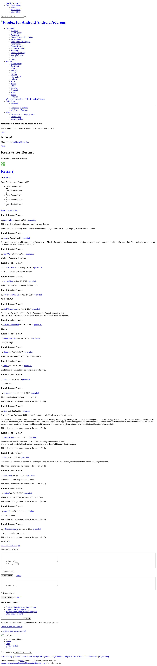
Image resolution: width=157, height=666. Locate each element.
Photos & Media (17, 46)
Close (3, 132)
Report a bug (104, 656)
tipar (5, 238)
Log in (17, 3)
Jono (5, 457)
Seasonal (14, 90)
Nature (13, 84)
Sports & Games (17, 55)
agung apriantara (9, 338)
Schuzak (7, 177)
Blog (8, 644)
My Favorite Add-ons (19, 110)
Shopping (14, 50)
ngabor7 (6, 493)
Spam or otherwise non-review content (21, 607)
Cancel (18, 576)
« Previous (7, 545)
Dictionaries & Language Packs (23, 114)
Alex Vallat (7, 220)
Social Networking (18, 53)
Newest (13, 68)
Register (9, 3)
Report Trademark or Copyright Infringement (32, 656)
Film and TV (16, 77)
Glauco (6, 352)
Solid (13, 92)
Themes (9, 61)
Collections (10, 101)
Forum (8, 648)
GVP (5, 411)
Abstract (14, 70)
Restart (7, 171)
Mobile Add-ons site (20, 142)
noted (22, 661)
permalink (32, 220)
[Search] (25, 16)
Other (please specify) (14, 614)
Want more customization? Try (25, 99)
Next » (14, 545)
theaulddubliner (9, 393)
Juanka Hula (8, 281)
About (8, 641)
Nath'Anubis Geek (10, 309)
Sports (13, 95)
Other (13, 59)
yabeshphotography (11, 529)
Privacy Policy (7, 656)
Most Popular (16, 33)
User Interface (16, 57)
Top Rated (15, 35)
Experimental (16, 39)
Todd (5, 379)
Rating (11, 564)
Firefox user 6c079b (11, 295)
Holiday (14, 79)
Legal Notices (57, 656)
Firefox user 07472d (11, 267)
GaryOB (6, 254)
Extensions (10, 28)
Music (13, 81)
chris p (6, 366)
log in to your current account (14, 631)
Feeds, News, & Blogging (21, 42)
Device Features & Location (22, 37)
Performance (16, 44)
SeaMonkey (15, 12)
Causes (13, 72)
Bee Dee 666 (8, 437)
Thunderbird (15, 10)
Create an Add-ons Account (11, 627)
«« (2, 545)
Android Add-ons (51, 22)
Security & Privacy (18, 48)
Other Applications (13, 5)
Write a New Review (9, 210)
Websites (14, 97)
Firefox (13, 7)
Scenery (14, 88)
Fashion (14, 75)
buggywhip (7, 475)
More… (9, 112)
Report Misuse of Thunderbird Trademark (81, 656)
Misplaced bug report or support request (21, 612)
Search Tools (16, 117)
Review (11, 561)
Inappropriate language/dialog (17, 609)
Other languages (7, 652)
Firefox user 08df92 (11, 325)
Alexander (7, 511)
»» (19, 545)
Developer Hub (17, 119)
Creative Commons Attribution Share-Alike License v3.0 (23, 663)
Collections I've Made (19, 108)
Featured (14, 31)
